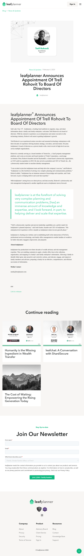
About (21, 529)
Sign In (72, 4)
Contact (55, 533)
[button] (80, 4)
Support (56, 540)
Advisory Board (42, 529)
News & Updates (14, 11)
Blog (4, 11)
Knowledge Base (59, 536)
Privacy (21, 533)
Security (22, 536)
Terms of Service (25, 540)
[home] (11, 4)
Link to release (16, 292)
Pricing (38, 536)
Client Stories (41, 533)
